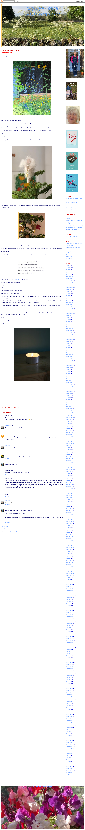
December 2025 (69, 280)
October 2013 (69, 592)
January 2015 (69, 564)
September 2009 (70, 699)
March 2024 (68, 326)
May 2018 (68, 478)
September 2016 (70, 521)
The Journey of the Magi (15, 257)
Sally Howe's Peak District (72, 236)
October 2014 (69, 571)
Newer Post (4, 528)
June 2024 (68, 319)
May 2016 (68, 530)
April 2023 (68, 350)
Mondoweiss (69, 256)
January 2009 (69, 716)
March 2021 (68, 404)
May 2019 (68, 452)
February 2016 (69, 536)
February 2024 (69, 328)
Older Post (60, 528)
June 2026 (68, 267)
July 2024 (68, 317)
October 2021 (69, 389)
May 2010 (68, 681)
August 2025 (69, 289)
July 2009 (68, 703)
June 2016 (68, 527)
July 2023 (68, 343)
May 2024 (68, 322)
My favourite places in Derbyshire (74, 227)
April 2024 (68, 324)
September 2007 (70, 751)
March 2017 (68, 508)
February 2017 (69, 510)
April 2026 (68, 272)
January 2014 (69, 586)
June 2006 (68, 777)
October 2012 (69, 618)
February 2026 (69, 276)
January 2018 (69, 486)
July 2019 (68, 447)
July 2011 (68, 651)
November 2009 (69, 694)
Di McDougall (69, 251)
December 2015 (69, 540)
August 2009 (69, 701)
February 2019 (69, 458)
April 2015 (68, 558)
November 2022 (69, 361)
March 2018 (68, 482)
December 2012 (69, 614)
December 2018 (69, 462)
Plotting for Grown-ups (71, 208)
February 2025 (69, 302)
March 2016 (68, 534)
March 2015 (68, 560)
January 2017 (69, 512)
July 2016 (68, 525)
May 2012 (68, 629)
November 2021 (69, 387)
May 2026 (68, 270)
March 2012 (68, 634)
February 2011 (69, 662)
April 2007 (68, 761)
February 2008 (69, 740)
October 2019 (69, 441)
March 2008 (68, 738)
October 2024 (69, 311)
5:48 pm (7, 441)
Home (32, 528)
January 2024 (69, 330)
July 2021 (68, 395)
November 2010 (69, 668)
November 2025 (69, 283)
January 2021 (69, 408)
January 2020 (69, 434)
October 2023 (69, 337)
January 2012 (69, 638)
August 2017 (69, 497)
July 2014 (68, 577)
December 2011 (69, 640)
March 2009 (68, 712)
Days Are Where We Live (72, 202)
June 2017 (68, 501)
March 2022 (68, 378)
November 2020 (69, 413)
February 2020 (69, 432)
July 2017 (68, 499)
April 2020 (68, 428)
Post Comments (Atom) (13, 531)
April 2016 (68, 532)
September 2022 (70, 365)
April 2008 (68, 735)
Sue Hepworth (43, 9)
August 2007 (69, 753)
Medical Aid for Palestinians (72, 254)
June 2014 (68, 579)
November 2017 (69, 491)
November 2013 (69, 590)
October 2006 (69, 772)
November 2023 (69, 335)
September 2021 (70, 391)
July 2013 (68, 599)
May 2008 (68, 733)
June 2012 (68, 627)
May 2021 (68, 400)
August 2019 (69, 445)
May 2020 (68, 426)
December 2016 (69, 514)
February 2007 (69, 766)
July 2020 (68, 421)
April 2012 (68, 631)
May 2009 (68, 707)
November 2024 (69, 309)
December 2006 (69, 770)
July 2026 (68, 265)
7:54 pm (7, 450)
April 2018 (68, 480)
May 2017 (68, 504)
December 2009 (69, 692)
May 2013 (68, 603)
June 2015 (68, 553)
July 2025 (68, 291)
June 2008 (68, 731)
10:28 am (7, 430)
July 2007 (68, 755)
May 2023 (68, 348)
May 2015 (68, 556)
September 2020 (70, 417)
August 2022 (69, 367)
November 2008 (69, 720)
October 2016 (69, 519)
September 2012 (70, 621)
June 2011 (68, 653)
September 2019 (70, 443)
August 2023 (69, 341)
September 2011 (70, 647)
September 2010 (70, 673)
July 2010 (68, 677)
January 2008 (69, 742)
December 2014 (69, 566)
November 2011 (69, 642)
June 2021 (68, 397)
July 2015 (68, 551)
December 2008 (69, 718)
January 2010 (69, 690)
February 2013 (69, 610)
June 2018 (68, 475)
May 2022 (68, 374)
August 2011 (69, 649)
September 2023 (70, 339)
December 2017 (69, 488)
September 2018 (70, 469)
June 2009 (68, 705)
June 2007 (68, 757)
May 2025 (68, 296)
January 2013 (69, 612)
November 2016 (69, 517)
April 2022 (68, 376)
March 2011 (68, 660)
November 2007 (69, 746)
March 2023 (68, 352)
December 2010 (69, 666)
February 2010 (69, 688)
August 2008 (69, 727)
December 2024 (69, 306)
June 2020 (68, 423)
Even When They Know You (72, 204)
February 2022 (69, 380)
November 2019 (69, 439)
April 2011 (68, 657)
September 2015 (70, 547)
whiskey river (69, 258)
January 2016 (69, 538)
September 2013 (70, 595)
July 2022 (68, 369)
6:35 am (7, 466)
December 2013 (69, 588)
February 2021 (69, 406)
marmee (7, 433)
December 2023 (69, 332)
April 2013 (68, 605)
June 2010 (68, 679)
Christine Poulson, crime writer (73, 247)
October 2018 (69, 467)
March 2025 (68, 300)
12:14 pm (7, 522)
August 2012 (69, 623)
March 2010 (68, 686)
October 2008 (69, 722)
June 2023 (68, 345)
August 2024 (69, 315)
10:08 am (7, 496)
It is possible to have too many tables (75, 225)
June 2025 (68, 293)
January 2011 (69, 664)
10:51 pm (7, 458)
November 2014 (69, 569)
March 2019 (68, 456)
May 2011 (68, 655)
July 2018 (68, 473)
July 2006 (68, 774)
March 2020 (68, 430)
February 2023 (69, 354)
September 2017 (70, 495)
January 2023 (69, 356)
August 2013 (69, 597)
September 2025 (70, 287)
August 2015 (69, 549)
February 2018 (69, 484)
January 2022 (69, 382)
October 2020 (69, 415)
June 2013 (68, 601)
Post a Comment (5, 526)
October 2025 (69, 285)
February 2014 (69, 584)
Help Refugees (69, 253)
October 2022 (69, 363)
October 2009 (69, 696)
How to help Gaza (70, 224)
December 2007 (69, 744)
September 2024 (70, 313)
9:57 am (7, 474)
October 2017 (69, 493)
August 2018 (69, 471)
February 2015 (69, 562)
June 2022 (68, 371)
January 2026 (69, 278)
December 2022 (69, 358)
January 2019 (69, 460)
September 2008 (70, 725)
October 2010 (69, 670)
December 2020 (69, 410)
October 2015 (69, 545)
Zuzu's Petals (69, 209)
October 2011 (69, 644)
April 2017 (68, 506)
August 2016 (69, 523)
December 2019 (69, 436)
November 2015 (69, 543)
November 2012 (69, 616)
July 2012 (68, 625)
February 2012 (69, 636)
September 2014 (70, 573)
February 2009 (69, 714)
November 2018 (69, 465)
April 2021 (68, 402)
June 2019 (68, 449)
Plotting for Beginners (71, 206)
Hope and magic (7, 53)
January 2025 (69, 304)
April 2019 (68, 454)
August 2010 (69, 675)
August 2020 (69, 419)
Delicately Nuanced (70, 249)
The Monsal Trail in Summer (72, 229)
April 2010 (68, 683)
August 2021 (69, 393)
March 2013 (68, 608)
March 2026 (68, 274)
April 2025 (68, 298)
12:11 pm (7, 504)
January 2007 (69, 768)
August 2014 (69, 575)
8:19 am (7, 421)
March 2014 (68, 582)
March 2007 (68, 764)
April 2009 (68, 709)
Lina (6, 453)
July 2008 (68, 729)
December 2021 (69, 384)
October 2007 (69, 748)
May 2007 (68, 759)
